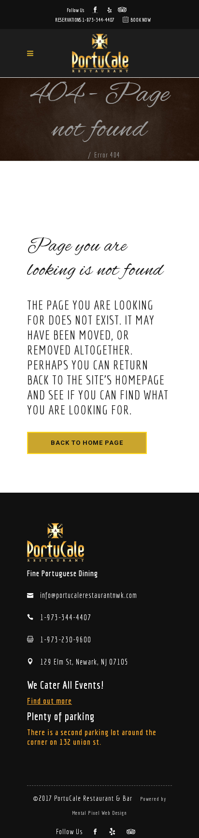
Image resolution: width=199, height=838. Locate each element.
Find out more (49, 700)
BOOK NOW (140, 20)
